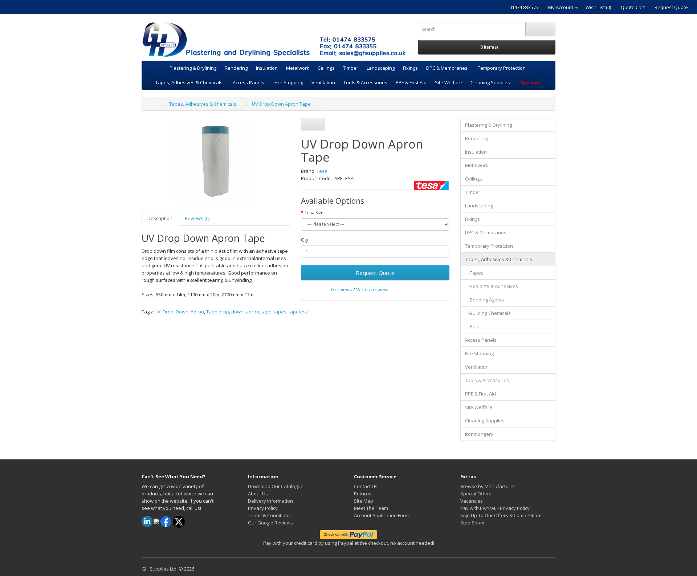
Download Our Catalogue (275, 486)
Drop (168, 311)
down (237, 311)
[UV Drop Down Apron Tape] (216, 161)
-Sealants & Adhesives (491, 286)
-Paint (473, 326)
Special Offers (476, 493)
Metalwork (297, 68)
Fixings (410, 68)
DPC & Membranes (447, 68)
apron (252, 311)
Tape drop (217, 311)
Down (182, 311)
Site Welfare (448, 82)
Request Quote (375, 272)
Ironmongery (479, 434)
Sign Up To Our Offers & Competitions (501, 515)
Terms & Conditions (269, 515)
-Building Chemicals (488, 313)
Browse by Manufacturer (487, 486)
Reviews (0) (197, 218)
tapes (280, 311)
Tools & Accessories (365, 82)
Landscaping (381, 68)
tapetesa (299, 311)
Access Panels (248, 82)
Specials (530, 82)
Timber (350, 68)
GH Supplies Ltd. (160, 568)
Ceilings (326, 68)
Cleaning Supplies (490, 82)
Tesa (322, 171)
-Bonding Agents (484, 299)
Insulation (267, 68)
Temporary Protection (502, 68)
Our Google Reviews (270, 522)
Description (159, 218)
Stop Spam (472, 522)
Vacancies (471, 501)
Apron (197, 311)
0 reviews (341, 289)
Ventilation (323, 82)
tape (266, 311)
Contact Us (366, 486)
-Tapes (474, 272)
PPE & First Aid (411, 82)
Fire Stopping (288, 82)
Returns (362, 493)
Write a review (372, 289)
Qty (304, 240)
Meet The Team (371, 508)
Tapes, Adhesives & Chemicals (189, 82)
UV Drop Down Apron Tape (281, 104)
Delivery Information (270, 501)
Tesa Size (314, 213)
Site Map (363, 501)
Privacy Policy (263, 508)
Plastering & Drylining (193, 68)
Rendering (236, 68)
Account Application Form (381, 515)
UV (157, 311)
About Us (258, 493)
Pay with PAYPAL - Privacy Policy (495, 508)
